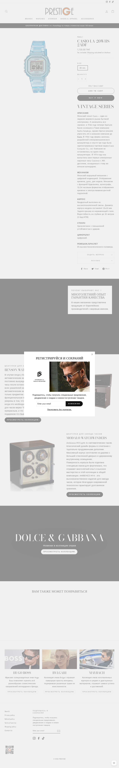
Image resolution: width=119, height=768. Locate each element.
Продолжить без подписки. (59, 409)
